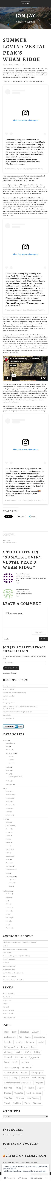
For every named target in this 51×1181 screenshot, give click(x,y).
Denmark (8, 829)
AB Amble (5, 945)
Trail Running (33, 1098)
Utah (7, 924)
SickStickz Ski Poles (8, 1014)
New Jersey (9, 918)
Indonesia (8, 791)
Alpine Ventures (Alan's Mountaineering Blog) (15, 949)
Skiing (8, 774)
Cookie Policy (42, 1171)
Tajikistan (9, 808)
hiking (37, 1052)
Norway (8, 859)
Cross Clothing (7, 997)
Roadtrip (8, 767)
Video (27, 1103)
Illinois (8, 904)
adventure (24, 1031)
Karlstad (8, 1057)
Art (20, 1037)
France (8, 839)
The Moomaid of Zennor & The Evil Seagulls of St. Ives (17, 712)
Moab (15, 1062)
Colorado (8, 897)
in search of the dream (9, 966)
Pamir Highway (11, 1072)
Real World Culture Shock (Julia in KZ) (13, 973)
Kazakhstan (9, 795)
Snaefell (5, 699)
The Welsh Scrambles (9, 696)
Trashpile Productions (9, 1017)
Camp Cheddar (7, 715)
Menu (26, 3)
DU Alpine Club (7, 1000)
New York (8, 921)
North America (7, 891)
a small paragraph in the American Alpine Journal (25, 201)
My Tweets (6, 1149)
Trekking (8, 781)
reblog (14, 1077)
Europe (5, 819)
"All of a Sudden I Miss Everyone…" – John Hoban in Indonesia (19, 942)
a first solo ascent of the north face (37, 189)
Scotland (11, 883)
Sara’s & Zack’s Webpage (9, 976)
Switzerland (9, 866)
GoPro (28, 1052)
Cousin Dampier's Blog (9, 959)
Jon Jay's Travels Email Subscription (24, 649)
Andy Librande (7, 952)
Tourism (20, 1098)
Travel (7, 1103)
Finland (8, 835)
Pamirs (24, 1072)
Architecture (10, 1037)
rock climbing (38, 1077)
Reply (17, 583)
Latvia (7, 853)
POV (6, 1077)
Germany (8, 842)
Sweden (8, 863)
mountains (27, 1067)
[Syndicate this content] (4, 1155)
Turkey (8, 873)
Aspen (27, 1037)
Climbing (8, 750)
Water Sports (9, 784)
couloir (41, 1042)
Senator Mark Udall (8, 1010)
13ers (10, 756)
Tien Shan (8, 1098)
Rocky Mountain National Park (17, 1082)
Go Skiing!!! (6, 963)
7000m (11, 763)
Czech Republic (10, 825)
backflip (8, 1042)
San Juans (39, 1082)
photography (36, 1072)
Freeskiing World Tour (15, 777)
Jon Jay (25, 15)
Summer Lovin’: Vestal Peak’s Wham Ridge (14, 692)
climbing (19, 1042)
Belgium (8, 822)
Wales (10, 886)
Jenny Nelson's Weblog (9, 969)
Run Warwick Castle (8, 718)
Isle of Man (9, 849)
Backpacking (9, 743)
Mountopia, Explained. (9, 686)
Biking (8, 746)
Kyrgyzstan (9, 798)
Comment (39, 632)
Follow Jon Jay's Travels (11, 668)
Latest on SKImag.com (26, 1155)
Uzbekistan (9, 815)
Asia (4, 788)
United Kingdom (10, 876)
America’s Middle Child (9, 689)
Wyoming (9, 928)
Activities (5, 740)
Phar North (6, 1007)
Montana (8, 911)
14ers (10, 759)
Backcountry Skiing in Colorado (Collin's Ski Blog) (16, 956)
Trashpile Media (21, 574)
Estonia (8, 832)
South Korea (9, 805)
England (11, 879)
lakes (6, 1062)
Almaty (35, 1031)
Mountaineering (10, 753)
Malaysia (8, 801)
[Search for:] (25, 639)
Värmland (37, 1103)
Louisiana (9, 907)
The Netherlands (10, 870)
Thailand (8, 811)
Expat (33, 1047)
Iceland (8, 846)
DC (7, 900)
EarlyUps (5, 1003)
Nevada (8, 914)
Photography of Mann (9, 703)
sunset (40, 1087)
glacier (19, 1052)
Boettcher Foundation (9, 993)
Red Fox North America (25, 335)
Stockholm (29, 1087)
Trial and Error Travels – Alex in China (13, 980)
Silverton (8, 1087)
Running (8, 770)
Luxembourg (9, 856)
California (9, 894)
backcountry (39, 1037)
